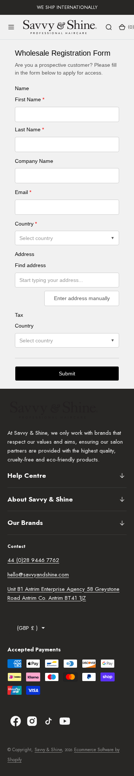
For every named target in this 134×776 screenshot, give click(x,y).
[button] (11, 27)
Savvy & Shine (48, 749)
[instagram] (32, 721)
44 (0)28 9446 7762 (33, 560)
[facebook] (15, 721)
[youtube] (65, 721)
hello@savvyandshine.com (38, 575)
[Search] (108, 27)
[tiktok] (48, 721)
